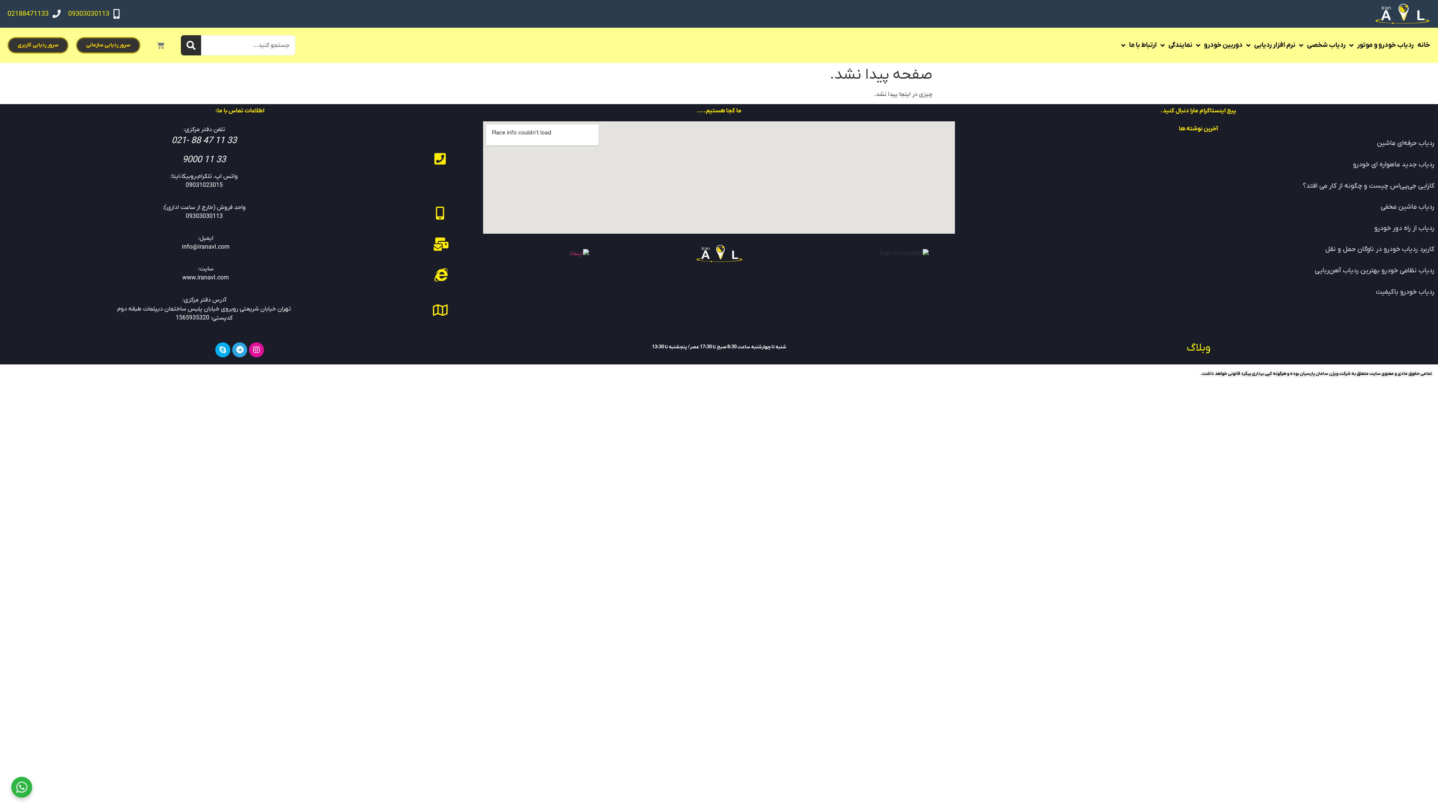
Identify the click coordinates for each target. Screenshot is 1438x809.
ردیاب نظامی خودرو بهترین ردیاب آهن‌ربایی (1374, 270)
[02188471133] (56, 14)
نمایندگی (1180, 45)
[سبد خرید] (160, 45)
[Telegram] (239, 349)
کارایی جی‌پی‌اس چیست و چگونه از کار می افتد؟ (1368, 186)
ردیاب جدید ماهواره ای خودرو (1393, 164)
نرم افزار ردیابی (1274, 45)
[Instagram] (256, 349)
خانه (1423, 45)
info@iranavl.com (206, 247)
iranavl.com (213, 278)
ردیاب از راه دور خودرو (1404, 228)
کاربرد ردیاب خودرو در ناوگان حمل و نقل (1379, 249)
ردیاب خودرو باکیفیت (1405, 292)
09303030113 (88, 14)
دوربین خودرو (1223, 45)
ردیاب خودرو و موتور (1385, 45)
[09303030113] (116, 14)
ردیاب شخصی (1326, 45)
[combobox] (248, 45)
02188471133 (28, 14)
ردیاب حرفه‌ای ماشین (1405, 143)
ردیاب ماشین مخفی (1407, 207)
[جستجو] (191, 45)
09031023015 (204, 185)
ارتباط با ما (1143, 45)
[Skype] (222, 349)
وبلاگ (1198, 348)
